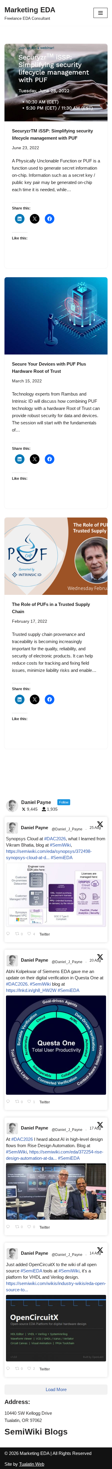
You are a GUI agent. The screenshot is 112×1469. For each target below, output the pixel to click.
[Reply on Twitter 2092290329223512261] (9, 934)
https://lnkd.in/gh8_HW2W (31, 990)
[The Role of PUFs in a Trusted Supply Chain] (56, 556)
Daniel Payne (34, 827)
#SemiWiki (60, 844)
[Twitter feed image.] (56, 895)
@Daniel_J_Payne (67, 829)
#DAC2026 (55, 838)
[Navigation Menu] (100, 13)
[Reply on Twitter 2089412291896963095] (9, 1227)
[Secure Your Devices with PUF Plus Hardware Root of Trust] (56, 316)
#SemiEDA (62, 857)
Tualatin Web (31, 1464)
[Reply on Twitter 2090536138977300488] (9, 1102)
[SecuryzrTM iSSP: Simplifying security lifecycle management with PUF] (56, 82)
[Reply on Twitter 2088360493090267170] (9, 1368)
